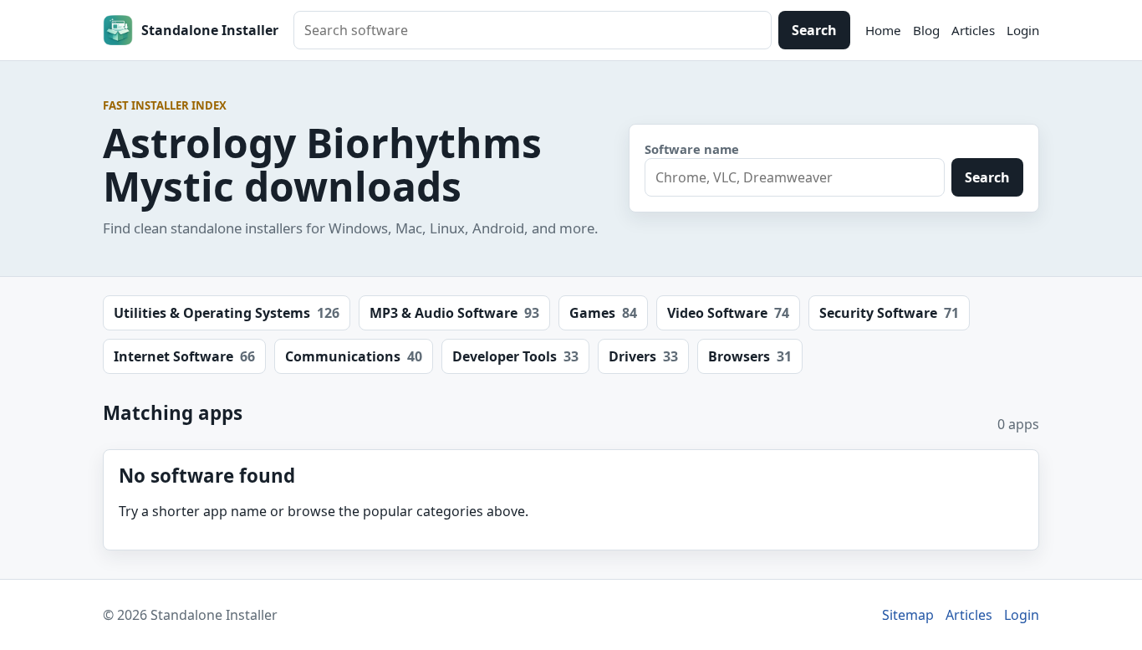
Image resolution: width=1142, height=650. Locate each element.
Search (814, 30)
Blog (926, 30)
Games (603, 313)
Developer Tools (515, 356)
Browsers (750, 356)
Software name (692, 149)
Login (1023, 30)
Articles (973, 30)
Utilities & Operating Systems (226, 313)
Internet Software (184, 356)
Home (883, 30)
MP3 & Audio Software (454, 313)
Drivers (643, 356)
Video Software (728, 313)
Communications (353, 356)
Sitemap (908, 615)
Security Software (889, 313)
